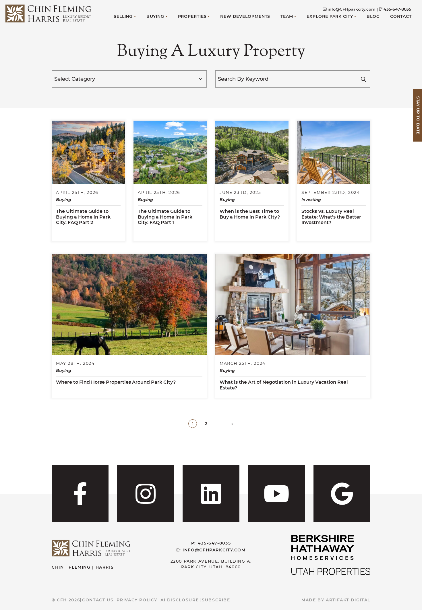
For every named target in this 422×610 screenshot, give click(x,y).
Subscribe (216, 600)
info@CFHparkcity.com (351, 9)
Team (286, 16)
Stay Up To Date (418, 115)
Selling (123, 16)
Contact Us (97, 600)
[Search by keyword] (363, 79)
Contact (401, 16)
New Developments (245, 16)
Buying (155, 16)
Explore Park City (330, 16)
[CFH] (48, 12)
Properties (192, 16)
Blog (373, 16)
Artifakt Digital (348, 600)
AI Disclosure (179, 600)
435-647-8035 (397, 9)
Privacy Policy (137, 600)
